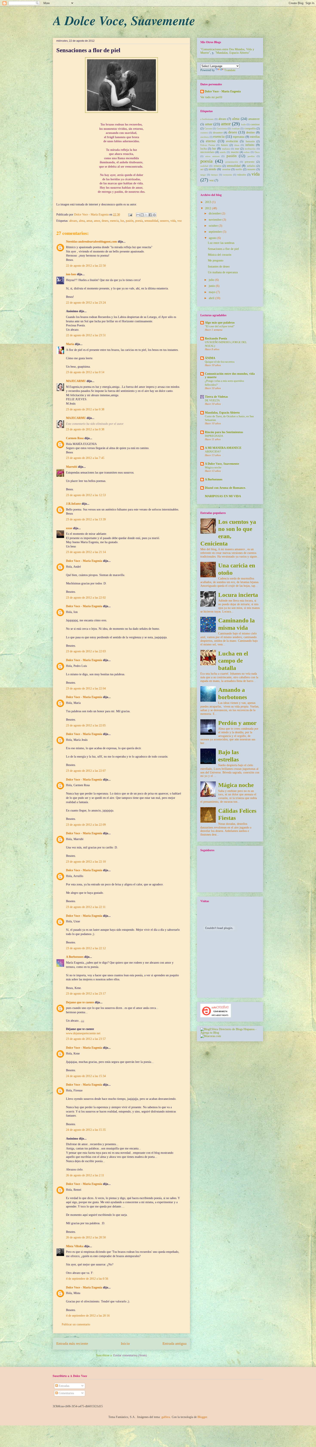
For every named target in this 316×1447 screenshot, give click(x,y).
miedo (223, 152)
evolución (232, 141)
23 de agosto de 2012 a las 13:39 (86, 519)
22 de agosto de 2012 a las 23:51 (86, 335)
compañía (250, 128)
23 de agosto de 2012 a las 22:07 (86, 770)
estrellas (255, 136)
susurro (164, 220)
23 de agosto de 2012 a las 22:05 (86, 725)
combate (236, 128)
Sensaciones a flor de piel (223, 249)
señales (251, 165)
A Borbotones (74, 956)
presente (250, 161)
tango (203, 174)
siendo (212, 169)
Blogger (202, 1417)
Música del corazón (219, 254)
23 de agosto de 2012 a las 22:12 (86, 948)
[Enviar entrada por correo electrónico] (130, 214)
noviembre (215, 219)
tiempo (214, 174)
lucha (203, 148)
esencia (114, 220)
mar (237, 148)
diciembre (215, 213)
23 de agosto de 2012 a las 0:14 (85, 372)
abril (212, 298)
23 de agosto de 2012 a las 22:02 (86, 597)
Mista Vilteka (74, 1246)
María (70, 344)
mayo (212, 292)
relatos (217, 165)
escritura (204, 137)
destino (250, 132)
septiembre (216, 231)
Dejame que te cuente (80, 1002)
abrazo (73, 220)
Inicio (125, 1344)
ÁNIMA (210, 358)
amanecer (254, 119)
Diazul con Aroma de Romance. (225, 487)
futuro (224, 145)
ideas (236, 145)
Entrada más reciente (72, 1344)
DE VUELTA (212, 400)
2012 (208, 208)
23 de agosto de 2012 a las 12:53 (86, 495)
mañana (226, 148)
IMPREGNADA (214, 435)
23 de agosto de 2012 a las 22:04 (86, 688)
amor (97, 220)
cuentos (204, 132)
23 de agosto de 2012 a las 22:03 (86, 651)
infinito (249, 145)
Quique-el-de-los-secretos (220, 361)
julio (212, 279)
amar (89, 220)
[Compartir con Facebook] (150, 215)
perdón (251, 156)
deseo (105, 220)
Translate (229, 70)
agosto (213, 238)
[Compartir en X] (146, 215)
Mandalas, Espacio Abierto (222, 412)
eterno (211, 141)
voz (179, 220)
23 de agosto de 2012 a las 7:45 (85, 458)
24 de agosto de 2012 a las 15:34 (86, 1076)
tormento (227, 174)
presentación (231, 161)
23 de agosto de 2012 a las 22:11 (86, 907)
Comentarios (66, 1393)
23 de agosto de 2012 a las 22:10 (86, 861)
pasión (129, 220)
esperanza (238, 136)
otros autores (212, 156)
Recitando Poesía (216, 338)
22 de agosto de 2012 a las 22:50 (86, 265)
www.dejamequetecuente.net (83, 1033)
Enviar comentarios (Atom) (130, 1355)
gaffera (165, 1417)
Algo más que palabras (220, 322)
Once (257, 152)
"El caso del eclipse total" (220, 326)
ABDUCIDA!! (213, 451)
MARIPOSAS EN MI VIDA (223, 496)
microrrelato (207, 152)
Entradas (63, 1385)
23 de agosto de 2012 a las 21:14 (86, 552)
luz (122, 220)
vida (173, 220)
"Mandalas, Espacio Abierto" (232, 52)
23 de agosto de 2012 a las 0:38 (85, 409)
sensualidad (151, 220)
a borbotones (206, 119)
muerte (235, 152)
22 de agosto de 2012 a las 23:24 (86, 302)
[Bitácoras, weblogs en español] (210, 1036)
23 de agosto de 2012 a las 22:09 (86, 824)
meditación (250, 148)
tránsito (241, 174)
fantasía (250, 141)
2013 (208, 202)
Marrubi (71, 466)
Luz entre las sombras (221, 242)
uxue (69, 528)
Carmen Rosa (75, 438)
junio (212, 285)
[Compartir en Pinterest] (154, 215)
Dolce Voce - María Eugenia (91, 214)
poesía (139, 220)
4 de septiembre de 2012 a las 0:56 (87, 1278)
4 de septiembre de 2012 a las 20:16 (88, 1315)
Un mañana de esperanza (223, 272)
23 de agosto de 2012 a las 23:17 (86, 993)
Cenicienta (222, 128)
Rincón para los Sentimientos (224, 432)
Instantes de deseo (219, 266)
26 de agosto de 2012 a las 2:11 (85, 1175)
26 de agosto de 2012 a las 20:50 (86, 1237)
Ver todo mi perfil (211, 97)
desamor (218, 132)
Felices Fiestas (207, 145)
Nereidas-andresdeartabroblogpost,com (91, 241)
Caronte (208, 128)
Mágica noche (213, 467)
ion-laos (71, 274)
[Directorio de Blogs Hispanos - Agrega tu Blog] (230, 1032)
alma (82, 220)
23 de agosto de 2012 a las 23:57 (86, 1039)
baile (243, 124)
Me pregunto (215, 260)
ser (202, 169)
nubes (247, 152)
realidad (204, 166)
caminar (255, 124)
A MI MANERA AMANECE (223, 447)
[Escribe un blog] (142, 215)
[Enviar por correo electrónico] (138, 215)
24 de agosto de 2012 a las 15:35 (86, 1129)
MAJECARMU (76, 381)
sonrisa (226, 169)
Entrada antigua (175, 1344)
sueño (238, 169)
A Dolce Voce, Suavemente (124, 20)
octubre (214, 225)
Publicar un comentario (76, 1324)
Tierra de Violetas (216, 396)
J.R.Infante (73, 503)
